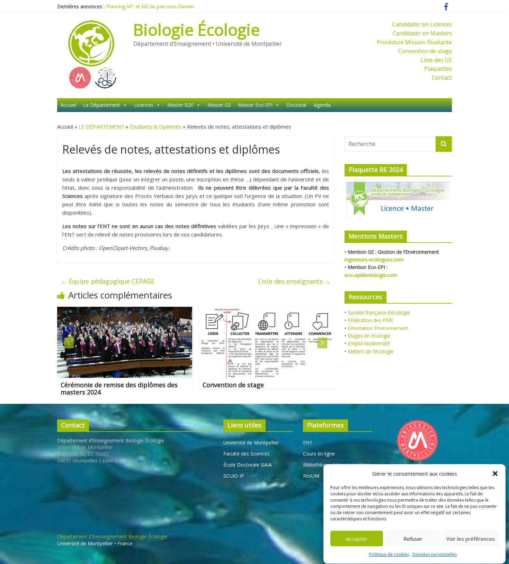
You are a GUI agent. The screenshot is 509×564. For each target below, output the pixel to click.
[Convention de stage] (262, 311)
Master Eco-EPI (255, 105)
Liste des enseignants (294, 281)
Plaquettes (438, 68)
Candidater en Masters (422, 33)
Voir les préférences (470, 538)
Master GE (219, 105)
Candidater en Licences (422, 24)
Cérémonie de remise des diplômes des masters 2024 (115, 389)
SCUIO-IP (233, 475)
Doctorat (296, 105)
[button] (495, 473)
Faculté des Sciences (246, 453)
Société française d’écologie (379, 312)
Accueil (68, 105)
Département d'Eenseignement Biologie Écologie (112, 536)
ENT (308, 442)
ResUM (311, 475)
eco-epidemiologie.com (371, 275)
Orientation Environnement (378, 328)
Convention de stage (425, 51)
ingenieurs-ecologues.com (374, 259)
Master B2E (180, 105)
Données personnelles (434, 554)
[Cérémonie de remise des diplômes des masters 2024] (120, 311)
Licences (143, 105)
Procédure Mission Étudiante (414, 42)
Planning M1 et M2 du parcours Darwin (150, 6)
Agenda (322, 105)
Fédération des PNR (370, 320)
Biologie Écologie (196, 29)
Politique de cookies (389, 554)
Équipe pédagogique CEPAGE (107, 281)
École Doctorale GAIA (247, 464)
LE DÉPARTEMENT (101, 126)
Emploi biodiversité (369, 343)
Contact (442, 77)
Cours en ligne (319, 453)
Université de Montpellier (251, 442)
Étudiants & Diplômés (155, 126)
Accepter (356, 538)
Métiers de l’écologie (371, 351)
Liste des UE (436, 60)
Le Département (101, 105)
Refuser (412, 538)
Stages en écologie (369, 335)
